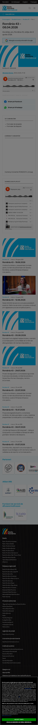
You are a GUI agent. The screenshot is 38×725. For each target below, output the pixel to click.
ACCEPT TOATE (19, 719)
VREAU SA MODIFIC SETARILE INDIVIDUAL (19, 722)
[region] (19, 701)
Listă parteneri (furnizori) (6, 715)
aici (19, 696)
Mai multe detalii (28, 688)
